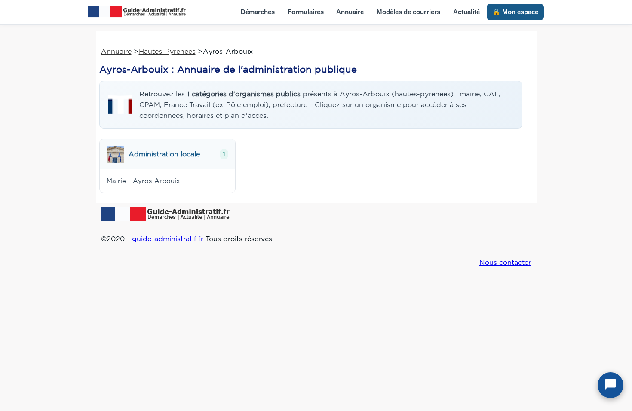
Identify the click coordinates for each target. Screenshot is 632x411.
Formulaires (306, 11)
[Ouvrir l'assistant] (610, 385)
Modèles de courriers (408, 11)
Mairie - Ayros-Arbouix (143, 180)
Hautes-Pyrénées (167, 51)
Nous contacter (505, 262)
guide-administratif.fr (167, 238)
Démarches (258, 11)
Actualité (466, 11)
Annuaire (350, 11)
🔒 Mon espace (515, 11)
